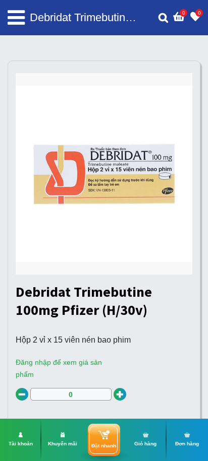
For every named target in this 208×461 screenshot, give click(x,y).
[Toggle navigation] (16, 18)
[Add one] (120, 394)
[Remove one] (22, 394)
